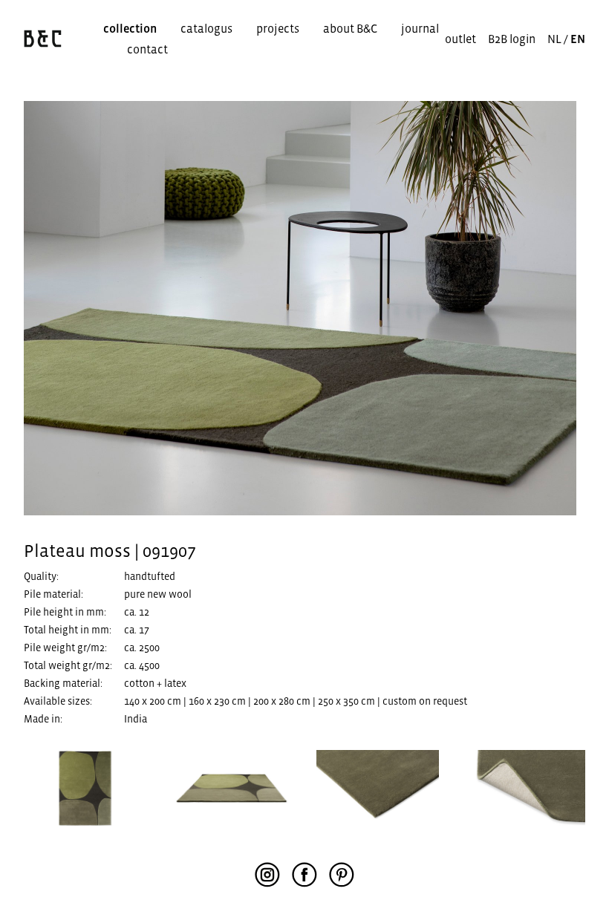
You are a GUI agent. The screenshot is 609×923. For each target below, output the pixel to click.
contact (147, 49)
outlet (460, 38)
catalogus (206, 28)
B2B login (511, 38)
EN (577, 38)
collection (130, 28)
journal (420, 28)
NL (554, 38)
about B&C (350, 28)
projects (277, 28)
